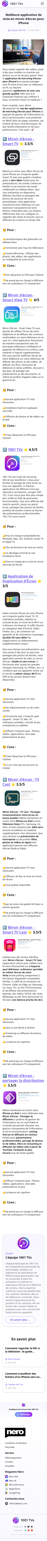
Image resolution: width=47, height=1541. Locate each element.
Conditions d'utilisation (16, 1443)
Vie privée (9, 1447)
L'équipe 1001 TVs (18, 30)
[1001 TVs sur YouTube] (28, 1527)
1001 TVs (15, 449)
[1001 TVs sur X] (25, 1527)
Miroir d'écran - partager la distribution (23, 1078)
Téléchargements (13, 1457)
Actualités (9, 1466)
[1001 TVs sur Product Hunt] (32, 1530)
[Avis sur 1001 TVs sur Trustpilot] (25, 1530)
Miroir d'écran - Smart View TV (18, 297)
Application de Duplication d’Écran (19, 578)
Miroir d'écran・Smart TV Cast (19, 930)
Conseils (9, 1461)
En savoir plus (20, 1319)
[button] (42, 3)
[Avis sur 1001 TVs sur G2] (29, 1530)
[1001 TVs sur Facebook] (32, 1527)
